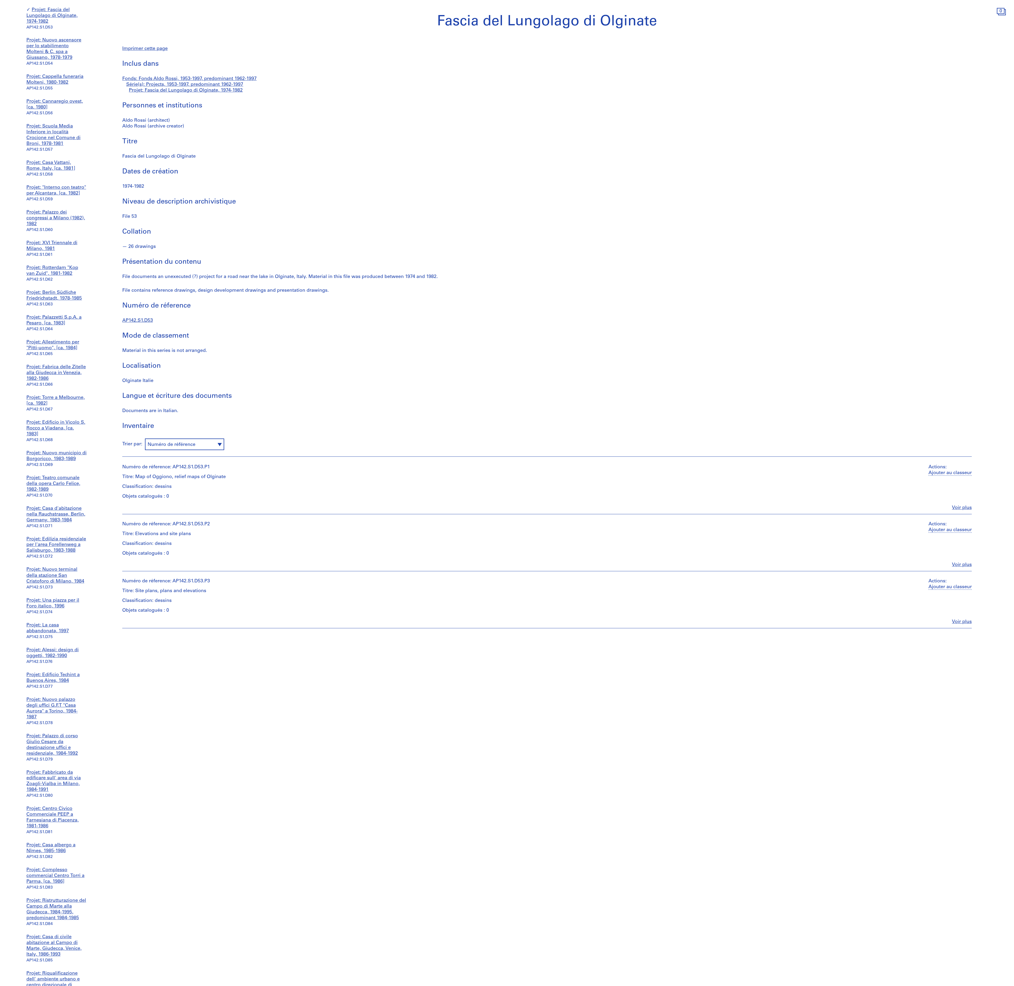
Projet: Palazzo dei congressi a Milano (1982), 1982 (55, 218)
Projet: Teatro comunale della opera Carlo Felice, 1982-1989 (53, 484)
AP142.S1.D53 (137, 320)
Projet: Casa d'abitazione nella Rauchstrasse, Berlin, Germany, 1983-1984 (55, 514)
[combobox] (184, 444)
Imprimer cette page (145, 48)
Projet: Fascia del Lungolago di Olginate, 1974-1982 (52, 16)
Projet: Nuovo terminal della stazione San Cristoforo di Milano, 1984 (55, 576)
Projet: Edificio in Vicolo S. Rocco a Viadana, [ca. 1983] (55, 428)
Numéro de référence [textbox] (171, 444)
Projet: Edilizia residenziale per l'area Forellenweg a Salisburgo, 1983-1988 (56, 545)
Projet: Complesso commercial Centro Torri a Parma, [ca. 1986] (55, 876)
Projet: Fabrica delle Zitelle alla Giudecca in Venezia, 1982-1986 (56, 373)
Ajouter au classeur (950, 473)
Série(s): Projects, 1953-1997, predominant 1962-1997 (184, 84)
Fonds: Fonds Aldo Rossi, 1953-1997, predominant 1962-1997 (189, 79)
